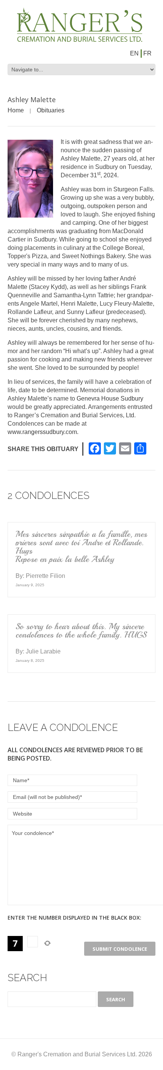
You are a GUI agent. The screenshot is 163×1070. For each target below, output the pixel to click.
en (134, 53)
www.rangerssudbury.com (42, 432)
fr (147, 53)
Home (16, 110)
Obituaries (50, 110)
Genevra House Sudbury (110, 398)
